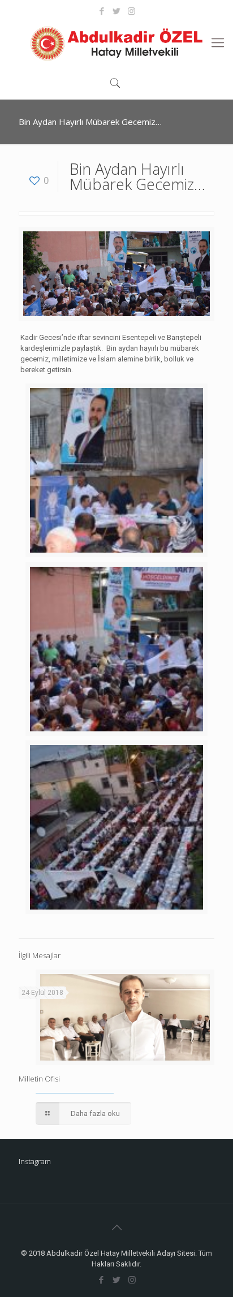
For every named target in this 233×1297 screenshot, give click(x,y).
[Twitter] (117, 11)
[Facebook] (102, 11)
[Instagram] (131, 11)
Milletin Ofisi (39, 1079)
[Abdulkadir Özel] (116, 43)
